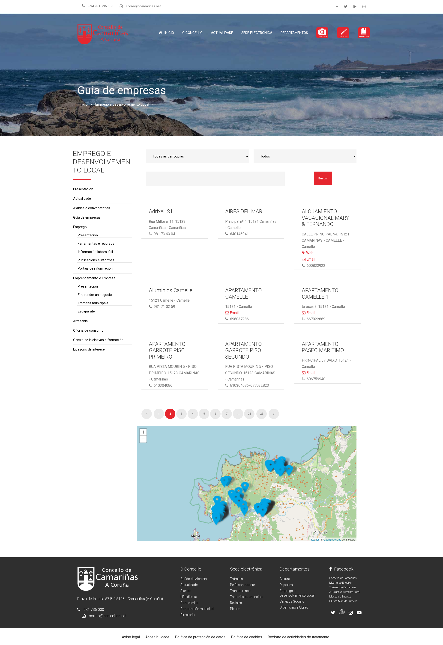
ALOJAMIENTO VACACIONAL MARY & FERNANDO (325, 217)
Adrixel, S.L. (162, 211)
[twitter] (345, 6)
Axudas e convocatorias (91, 208)
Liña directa (188, 597)
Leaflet (315, 539)
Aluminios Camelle (170, 290)
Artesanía (80, 321)
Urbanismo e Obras (294, 607)
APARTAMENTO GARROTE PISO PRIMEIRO (167, 350)
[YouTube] (354, 6)
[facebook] (337, 6)
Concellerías (189, 603)
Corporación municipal (197, 609)
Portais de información (95, 268)
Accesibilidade (157, 637)
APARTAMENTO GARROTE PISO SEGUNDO (243, 350)
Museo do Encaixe (340, 596)
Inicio (169, 33)
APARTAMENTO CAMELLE (243, 293)
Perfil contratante (242, 585)
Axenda (185, 591)
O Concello (190, 569)
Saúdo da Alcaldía (193, 579)
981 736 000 (94, 609)
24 (249, 413)
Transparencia (240, 591)
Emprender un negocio (95, 295)
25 (261, 413)
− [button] (143, 439)
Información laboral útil (95, 252)
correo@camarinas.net (107, 616)
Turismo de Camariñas (342, 587)
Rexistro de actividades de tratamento (298, 637)
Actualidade (222, 33)
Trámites (236, 579)
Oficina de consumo (88, 330)
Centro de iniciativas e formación (98, 340)
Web (309, 253)
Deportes (286, 585)
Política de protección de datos (200, 637)
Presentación (83, 189)
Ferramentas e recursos (96, 243)
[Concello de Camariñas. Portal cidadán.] (102, 34)
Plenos (235, 609)
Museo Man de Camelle (343, 601)
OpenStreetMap (332, 539)
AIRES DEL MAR (243, 211)
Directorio (187, 615)
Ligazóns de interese (89, 349)
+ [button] (143, 432)
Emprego (80, 227)
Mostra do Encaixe (340, 582)
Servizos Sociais (292, 601)
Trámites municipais (93, 303)
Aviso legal (131, 637)
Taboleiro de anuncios (246, 597)
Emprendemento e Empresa (94, 278)
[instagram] (364, 6)
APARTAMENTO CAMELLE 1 (320, 293)
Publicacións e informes (96, 260)
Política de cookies (246, 637)
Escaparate (86, 311)
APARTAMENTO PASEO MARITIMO (323, 347)
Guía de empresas (87, 217)
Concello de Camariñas (343, 578)
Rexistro (236, 603)
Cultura (285, 579)
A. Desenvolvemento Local (344, 592)
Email (310, 259)
